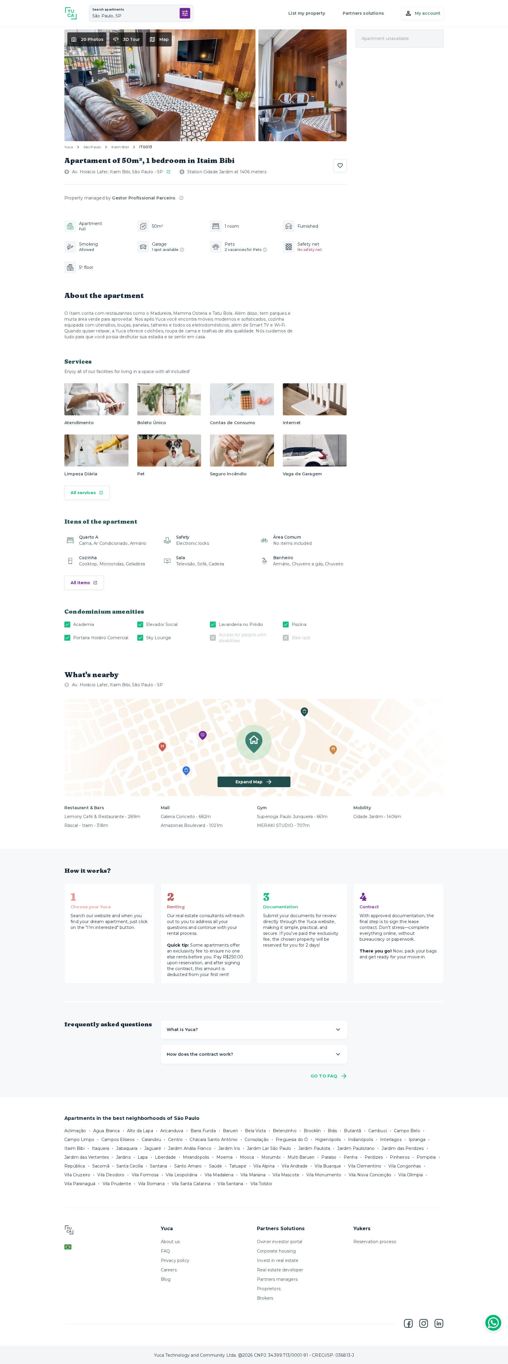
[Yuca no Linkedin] (439, 1323)
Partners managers (277, 1279)
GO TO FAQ (324, 1076)
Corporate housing (276, 1251)
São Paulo (92, 147)
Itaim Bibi (120, 147)
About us (170, 1241)
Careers (169, 1270)
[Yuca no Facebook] (408, 1323)
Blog (166, 1279)
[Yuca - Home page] (70, 13)
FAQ (165, 1251)
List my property (306, 13)
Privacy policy (175, 1260)
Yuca (68, 147)
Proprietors (268, 1288)
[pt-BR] (109, 1246)
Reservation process (374, 1241)
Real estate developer (280, 1270)
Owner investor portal (280, 1241)
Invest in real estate (278, 1260)
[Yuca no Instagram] (423, 1323)
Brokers (265, 1298)
